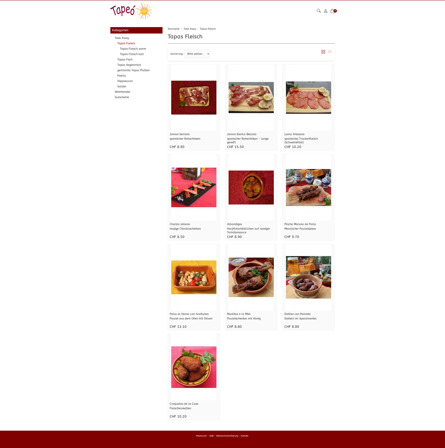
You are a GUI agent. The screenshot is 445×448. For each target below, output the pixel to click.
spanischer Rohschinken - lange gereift (248, 140)
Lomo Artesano (294, 134)
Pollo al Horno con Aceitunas (189, 314)
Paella (121, 75)
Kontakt (244, 436)
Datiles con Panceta (297, 314)
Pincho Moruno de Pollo (300, 224)
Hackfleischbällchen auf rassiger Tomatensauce (248, 230)
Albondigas (234, 224)
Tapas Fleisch (185, 36)
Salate (121, 86)
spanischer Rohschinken (185, 138)
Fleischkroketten (180, 408)
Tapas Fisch (124, 59)
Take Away (122, 38)
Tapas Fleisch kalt (132, 54)
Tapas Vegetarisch (129, 65)
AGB (211, 436)
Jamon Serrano (180, 134)
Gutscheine (122, 97)
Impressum (201, 436)
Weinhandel (122, 91)
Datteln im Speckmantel (300, 318)
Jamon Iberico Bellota (241, 134)
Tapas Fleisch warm (133, 48)
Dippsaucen (125, 81)
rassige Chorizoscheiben (185, 228)
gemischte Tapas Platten (133, 70)
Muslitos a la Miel (239, 314)
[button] (319, 11)
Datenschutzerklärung (227, 436)
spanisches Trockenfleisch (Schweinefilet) (301, 140)
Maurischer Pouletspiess (300, 228)
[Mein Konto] (325, 11)
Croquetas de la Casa (184, 403)
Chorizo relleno (180, 224)
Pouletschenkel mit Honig (244, 318)
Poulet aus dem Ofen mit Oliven (191, 318)
